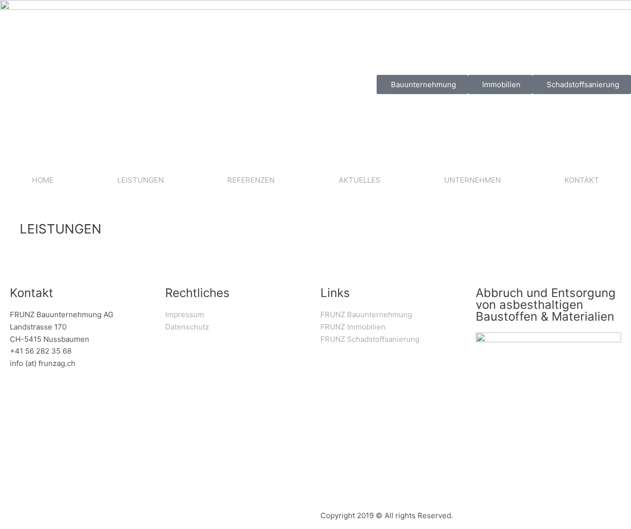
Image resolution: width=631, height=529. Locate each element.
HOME (43, 180)
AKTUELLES (360, 180)
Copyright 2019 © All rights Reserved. (386, 515)
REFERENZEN (251, 180)
